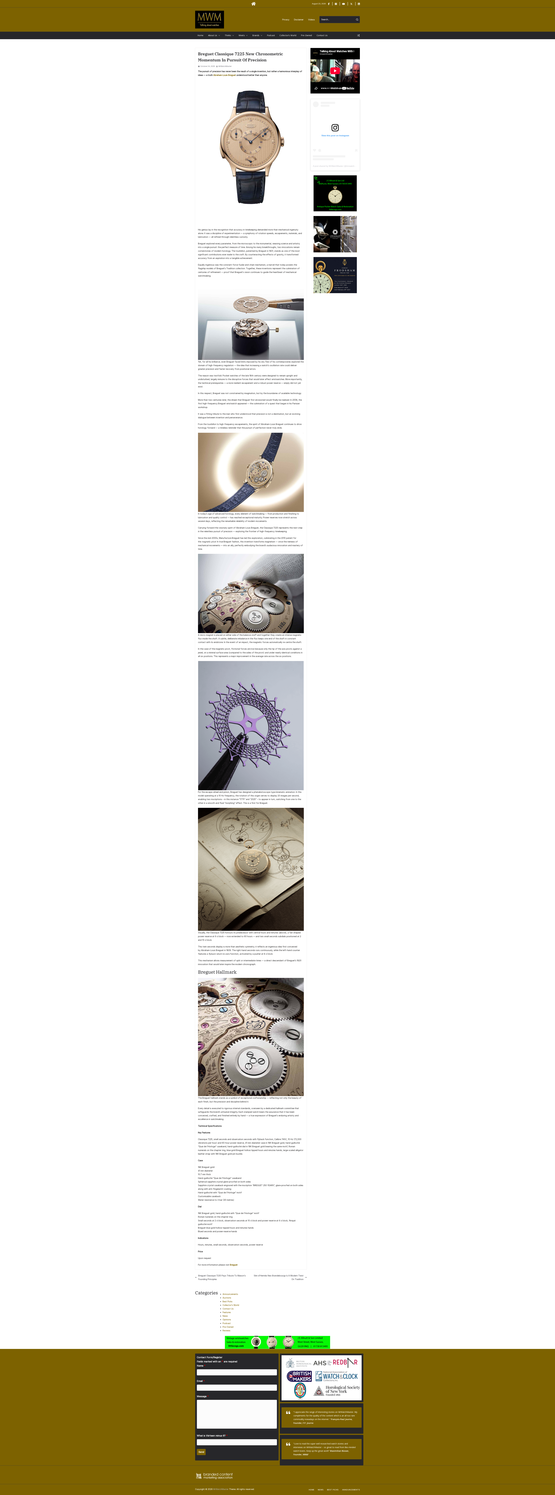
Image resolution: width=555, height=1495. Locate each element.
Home (200, 35)
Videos (311, 19)
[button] (218, 35)
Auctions (227, 1297)
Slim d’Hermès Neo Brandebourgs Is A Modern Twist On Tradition (279, 1277)
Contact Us (322, 35)
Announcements (230, 1294)
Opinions (227, 1319)
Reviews (226, 1330)
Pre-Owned (306, 35)
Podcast (271, 35)
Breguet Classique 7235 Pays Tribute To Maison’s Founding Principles (222, 1277)
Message (203, 1396)
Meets (242, 35)
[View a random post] (358, 35)
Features (227, 1312)
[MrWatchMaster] (253, 3)
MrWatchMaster (225, 66)
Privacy (285, 19)
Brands (255, 35)
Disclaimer (299, 19)
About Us (212, 35)
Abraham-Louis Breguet (224, 75)
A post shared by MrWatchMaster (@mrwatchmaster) (337, 166)
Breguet (234, 1265)
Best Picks (227, 1301)
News (225, 1316)
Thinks (228, 35)
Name (201, 1365)
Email (201, 1381)
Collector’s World (288, 35)
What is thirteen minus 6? (212, 1435)
